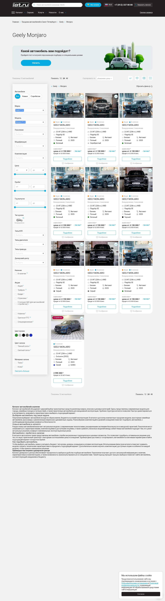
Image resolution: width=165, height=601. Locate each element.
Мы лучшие (93, 5)
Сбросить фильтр (143, 86)
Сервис (30, 12)
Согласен (140, 594)
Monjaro (54, 94)
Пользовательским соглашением (135, 583)
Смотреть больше (22, 371)
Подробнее (67, 159)
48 (67, 78)
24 (64, 78)
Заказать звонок (144, 5)
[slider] (15, 174)
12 (61, 78)
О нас (61, 12)
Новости (52, 12)
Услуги (41, 12)
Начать (36, 63)
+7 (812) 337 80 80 (124, 5)
